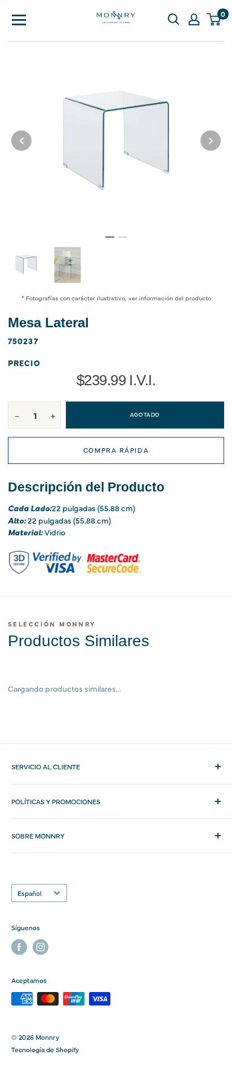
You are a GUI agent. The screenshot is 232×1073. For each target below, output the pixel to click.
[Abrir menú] (19, 19)
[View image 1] (26, 264)
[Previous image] (21, 140)
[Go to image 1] (109, 237)
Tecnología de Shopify (45, 1049)
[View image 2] (68, 265)
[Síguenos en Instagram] (40, 947)
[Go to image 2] (122, 237)
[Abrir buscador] (173, 19)
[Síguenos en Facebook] (19, 947)
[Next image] (210, 140)
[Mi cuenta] (194, 19)
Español (29, 893)
